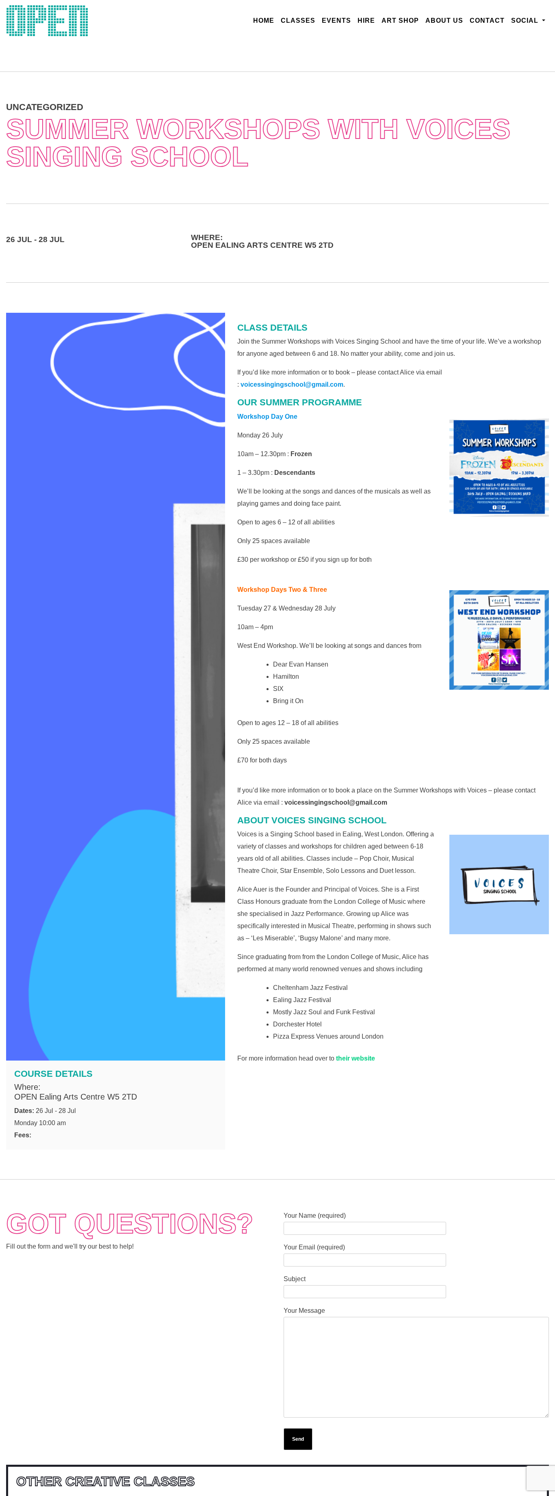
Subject (295, 1278)
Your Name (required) (315, 1215)
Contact (487, 20)
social (525, 20)
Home (265, 20)
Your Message (304, 1310)
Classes (298, 20)
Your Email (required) (314, 1247)
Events (336, 20)
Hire (366, 20)
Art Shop (400, 20)
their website (355, 1058)
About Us (444, 20)
